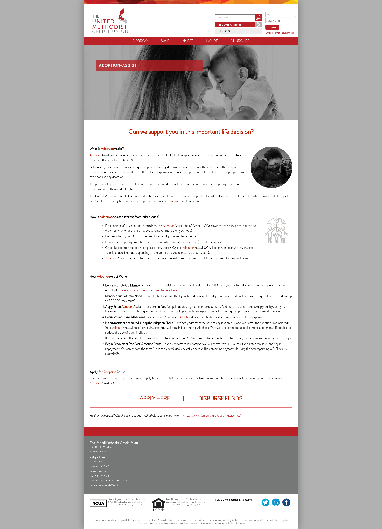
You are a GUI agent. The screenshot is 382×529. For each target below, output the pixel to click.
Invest (187, 41)
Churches (239, 41)
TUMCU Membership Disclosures (233, 499)
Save (165, 41)
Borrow (140, 41)
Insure (212, 41)
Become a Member (230, 24)
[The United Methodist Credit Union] (110, 32)
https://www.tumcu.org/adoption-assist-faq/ (213, 416)
